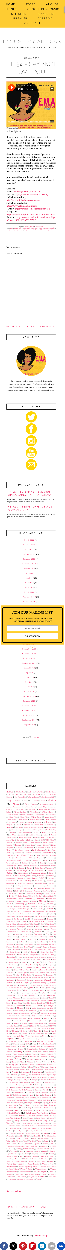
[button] (32, 612)
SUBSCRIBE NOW (32, 636)
